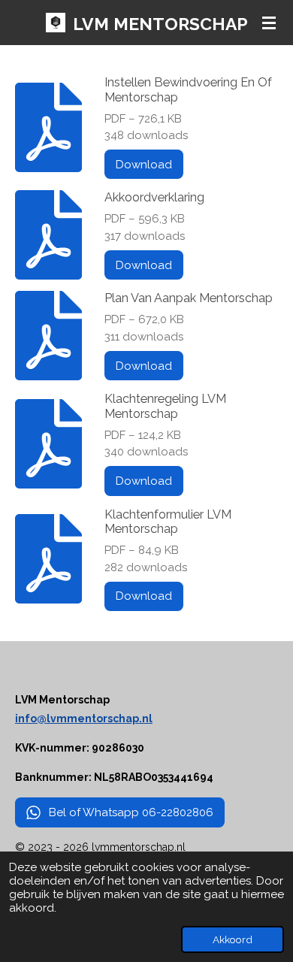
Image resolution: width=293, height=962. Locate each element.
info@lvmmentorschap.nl (84, 718)
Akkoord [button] (232, 939)
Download (144, 164)
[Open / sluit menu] (268, 23)
